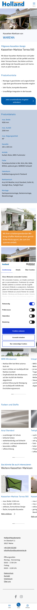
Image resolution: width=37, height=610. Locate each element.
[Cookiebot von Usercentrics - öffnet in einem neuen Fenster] (26, 264)
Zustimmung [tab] (6, 270)
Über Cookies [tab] (30, 270)
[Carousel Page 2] (16, 457)
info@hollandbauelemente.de (15, 550)
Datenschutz (8, 573)
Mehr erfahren (6, 514)
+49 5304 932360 (10, 547)
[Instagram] (21, 596)
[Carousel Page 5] (23, 457)
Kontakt (7, 576)
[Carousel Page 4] (21, 457)
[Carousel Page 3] (18, 457)
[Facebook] (15, 596)
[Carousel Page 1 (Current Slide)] (13, 457)
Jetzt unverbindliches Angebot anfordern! (17, 101)
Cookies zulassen (18, 331)
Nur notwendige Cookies (18, 344)
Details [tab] (18, 270)
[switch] (32, 309)
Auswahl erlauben (18, 337)
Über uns (7, 581)
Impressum (8, 579)
